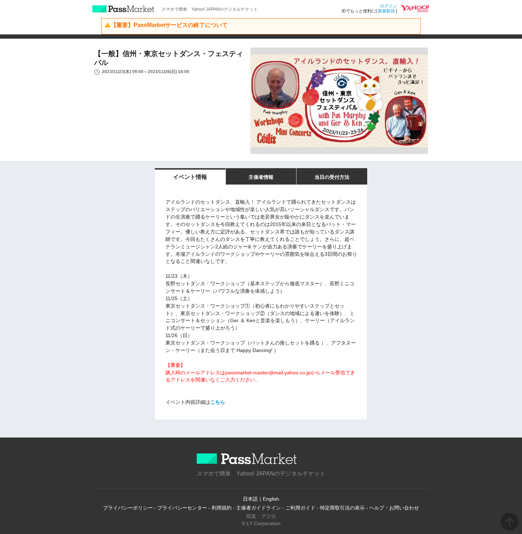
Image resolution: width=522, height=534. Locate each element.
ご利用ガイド (300, 508)
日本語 (250, 499)
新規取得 (386, 11)
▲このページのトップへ (509, 521)
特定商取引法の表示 (342, 508)
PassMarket (123, 8)
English (271, 499)
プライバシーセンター (182, 508)
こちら (217, 402)
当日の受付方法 (332, 177)
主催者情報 (261, 177)
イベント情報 (190, 177)
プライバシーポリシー (128, 508)
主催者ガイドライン (258, 508)
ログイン (388, 6)
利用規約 (222, 508)
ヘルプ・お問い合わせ (394, 508)
